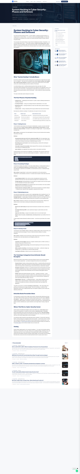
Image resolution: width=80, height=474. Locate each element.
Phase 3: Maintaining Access (60, 36)
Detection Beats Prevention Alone (60, 41)
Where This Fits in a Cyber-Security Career (60, 43)
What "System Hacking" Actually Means (60, 30)
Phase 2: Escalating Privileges (60, 35)
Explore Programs (64, 1)
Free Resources (39, 1)
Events (35, 1)
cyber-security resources (26, 321)
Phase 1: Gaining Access (59, 33)
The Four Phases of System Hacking (60, 32)
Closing (56, 45)
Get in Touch (58, 1)
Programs (27, 1)
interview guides (18, 322)
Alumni (32, 1)
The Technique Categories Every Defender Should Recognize (60, 40)
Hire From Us (45, 1)
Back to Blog (14, 25)
